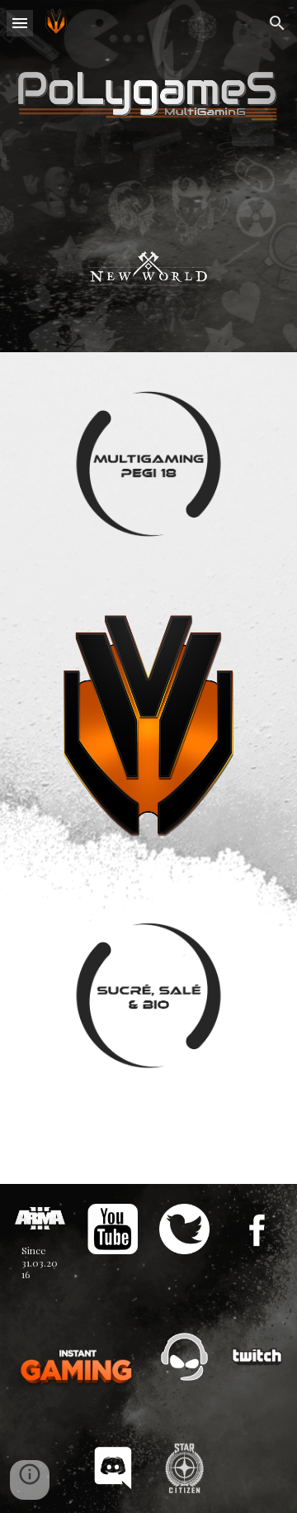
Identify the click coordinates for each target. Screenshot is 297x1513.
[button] (20, 22)
